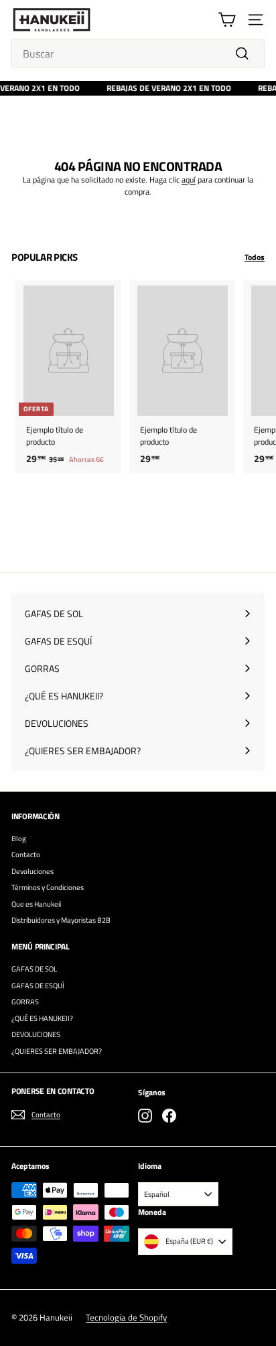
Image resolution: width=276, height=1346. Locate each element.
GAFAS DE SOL (34, 969)
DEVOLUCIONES (35, 1034)
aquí (189, 179)
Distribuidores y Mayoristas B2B (61, 920)
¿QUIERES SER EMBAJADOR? (56, 1051)
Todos (255, 257)
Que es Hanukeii (36, 904)
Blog (18, 838)
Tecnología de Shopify (126, 1317)
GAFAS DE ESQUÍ (37, 985)
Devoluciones (32, 871)
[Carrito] (227, 19)
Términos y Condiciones (47, 887)
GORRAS (25, 1001)
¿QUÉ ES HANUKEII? (42, 1018)
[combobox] (138, 53)
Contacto (25, 854)
